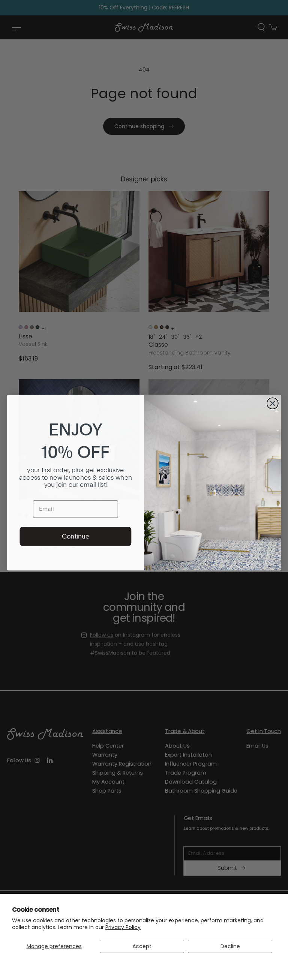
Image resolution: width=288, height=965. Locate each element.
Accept (142, 946)
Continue (75, 536)
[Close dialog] (272, 403)
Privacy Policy (123, 927)
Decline (230, 946)
